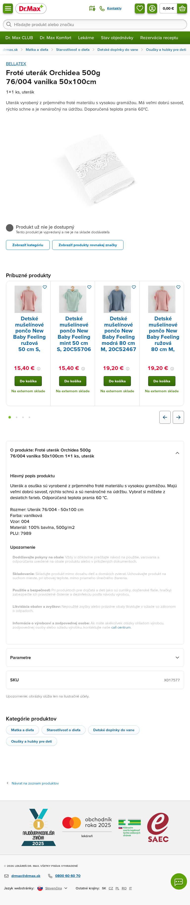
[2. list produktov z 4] (16, 417)
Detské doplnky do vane (113, 730)
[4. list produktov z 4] (29, 417)
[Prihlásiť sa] (152, 8)
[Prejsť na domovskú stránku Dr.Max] (31, 8)
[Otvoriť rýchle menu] (8, 8)
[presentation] (28, 299)
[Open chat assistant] (179, 881)
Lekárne (86, 37)
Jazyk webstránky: (19, 888)
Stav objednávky (117, 37)
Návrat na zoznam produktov (35, 783)
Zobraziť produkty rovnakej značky (88, 245)
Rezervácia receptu (159, 37)
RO (124, 888)
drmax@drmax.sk (25, 876)
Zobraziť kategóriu (27, 245)
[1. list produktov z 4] (9, 417)
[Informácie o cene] (39, 369)
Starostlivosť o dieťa (63, 730)
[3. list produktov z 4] (23, 417)
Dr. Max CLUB (19, 37)
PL (117, 888)
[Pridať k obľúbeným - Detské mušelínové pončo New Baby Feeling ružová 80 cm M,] (178, 287)
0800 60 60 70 (67, 876)
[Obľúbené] (140, 8)
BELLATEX (16, 63)
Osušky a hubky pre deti (31, 741)
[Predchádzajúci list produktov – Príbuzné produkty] (165, 417)
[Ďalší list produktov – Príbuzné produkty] (178, 417)
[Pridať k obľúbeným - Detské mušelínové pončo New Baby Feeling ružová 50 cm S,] (44, 287)
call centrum (121, 627)
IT (130, 888)
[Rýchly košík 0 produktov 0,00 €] (182, 8)
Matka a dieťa (22, 730)
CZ (111, 888)
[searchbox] (95, 24)
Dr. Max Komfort (55, 37)
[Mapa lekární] (92, 8)
